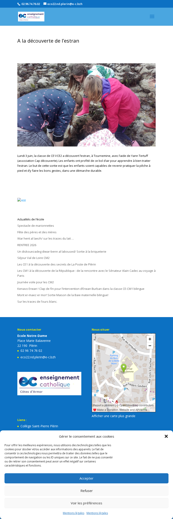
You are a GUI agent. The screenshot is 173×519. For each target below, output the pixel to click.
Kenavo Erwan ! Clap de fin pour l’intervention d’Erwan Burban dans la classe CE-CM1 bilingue (80, 289)
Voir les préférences (86, 503)
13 (101, 138)
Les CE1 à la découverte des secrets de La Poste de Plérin (56, 264)
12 (98, 138)
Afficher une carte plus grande (113, 416)
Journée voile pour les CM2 (35, 282)
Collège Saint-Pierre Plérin (39, 426)
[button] (166, 436)
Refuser (86, 490)
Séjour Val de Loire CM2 (33, 258)
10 (90, 138)
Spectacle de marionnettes (35, 226)
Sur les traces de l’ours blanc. (37, 302)
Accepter (86, 478)
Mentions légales (73, 513)
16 (113, 138)
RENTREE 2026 (26, 245)
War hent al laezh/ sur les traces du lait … (45, 238)
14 (105, 138)
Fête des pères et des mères (37, 232)
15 (109, 138)
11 (94, 138)
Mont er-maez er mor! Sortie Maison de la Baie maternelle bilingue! (62, 295)
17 (117, 138)
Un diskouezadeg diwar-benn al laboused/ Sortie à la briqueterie (61, 251)
